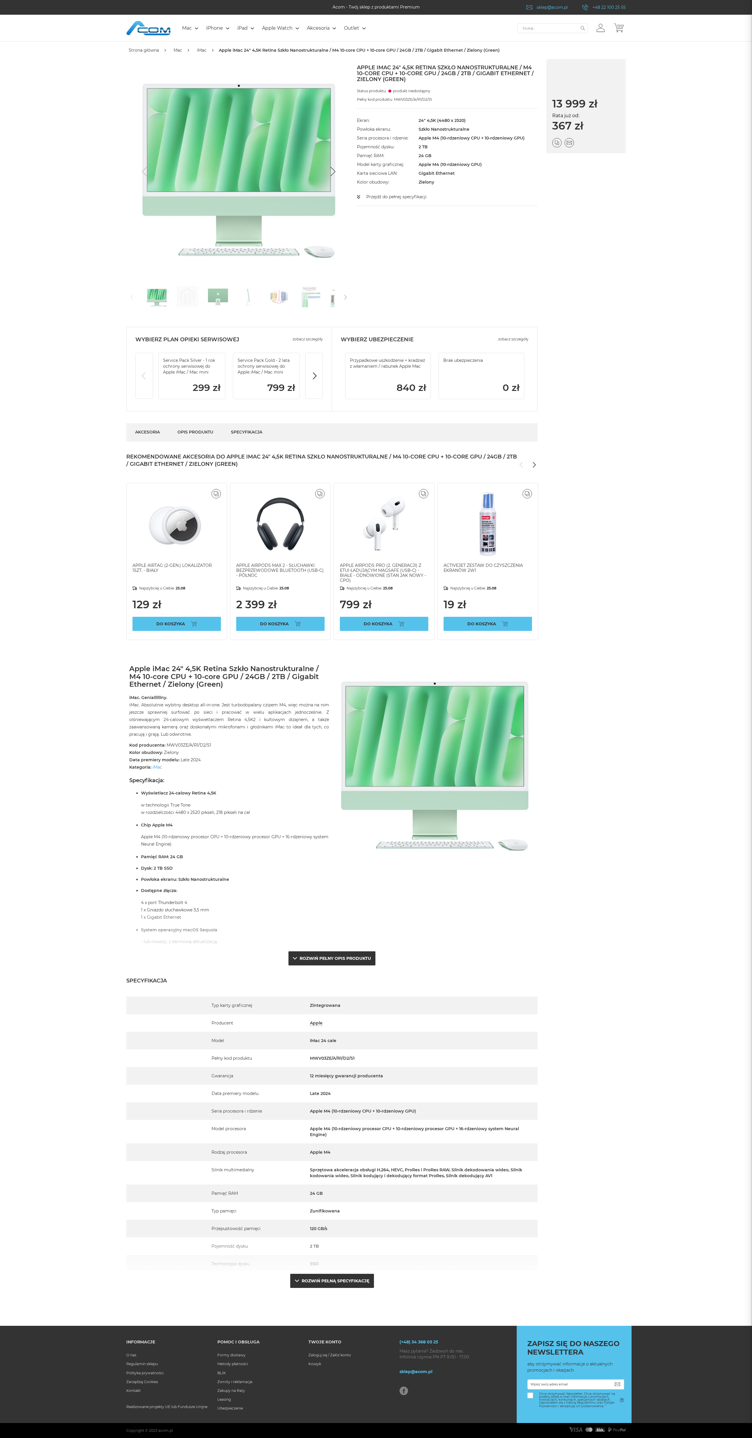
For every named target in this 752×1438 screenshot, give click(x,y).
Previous (144, 376)
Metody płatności (232, 1364)
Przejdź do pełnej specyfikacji (396, 196)
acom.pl (165, 1430)
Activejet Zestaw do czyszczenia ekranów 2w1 (483, 568)
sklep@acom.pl (552, 7)
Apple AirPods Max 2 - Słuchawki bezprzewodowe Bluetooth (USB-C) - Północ (280, 570)
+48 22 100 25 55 (609, 7)
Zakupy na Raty (231, 1390)
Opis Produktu (195, 432)
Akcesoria (147, 432)
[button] (600, 27)
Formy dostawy (231, 1355)
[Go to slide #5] (279, 296)
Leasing (224, 1399)
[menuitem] (190, 28)
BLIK (221, 1373)
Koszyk (314, 1364)
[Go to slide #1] (157, 296)
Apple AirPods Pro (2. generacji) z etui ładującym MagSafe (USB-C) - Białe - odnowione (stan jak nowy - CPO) (383, 573)
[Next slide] (332, 171)
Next (314, 376)
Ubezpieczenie (230, 1408)
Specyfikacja (246, 432)
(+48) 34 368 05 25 (419, 1342)
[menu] (346, 29)
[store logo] (148, 28)
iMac (202, 50)
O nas (131, 1355)
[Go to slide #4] (248, 296)
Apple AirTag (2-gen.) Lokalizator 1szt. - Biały (172, 568)
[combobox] (552, 28)
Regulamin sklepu (142, 1364)
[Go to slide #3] (218, 296)
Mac (178, 50)
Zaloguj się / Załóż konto (329, 1355)
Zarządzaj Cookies (142, 1382)
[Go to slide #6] (310, 296)
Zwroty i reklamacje (234, 1382)
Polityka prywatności (145, 1373)
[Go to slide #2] (187, 296)
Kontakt (133, 1390)
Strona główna (144, 50)
